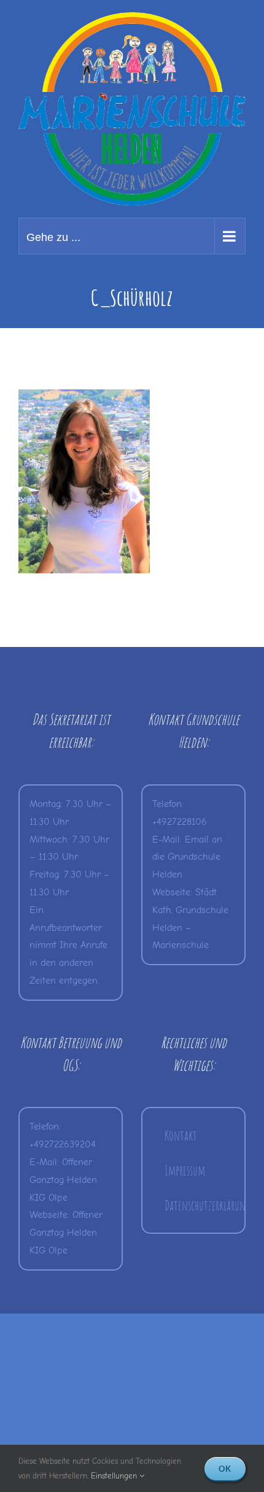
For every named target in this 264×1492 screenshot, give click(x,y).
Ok (225, 1469)
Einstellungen (115, 1475)
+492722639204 (62, 1144)
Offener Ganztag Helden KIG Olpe (63, 1180)
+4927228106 (179, 821)
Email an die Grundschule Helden (187, 857)
